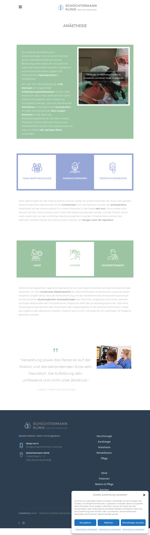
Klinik (104, 473)
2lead (34, 513)
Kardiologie (104, 441)
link (37, 164)
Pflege (104, 458)
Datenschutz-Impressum (87, 529)
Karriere (104, 489)
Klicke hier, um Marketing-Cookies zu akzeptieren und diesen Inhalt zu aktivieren (103, 76)
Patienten (104, 478)
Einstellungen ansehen (133, 522)
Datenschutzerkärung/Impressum (56, 513)
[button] (144, 495)
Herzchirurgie (104, 436)
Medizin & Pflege (104, 484)
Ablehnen (108, 522)
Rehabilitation (104, 452)
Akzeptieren (85, 522)
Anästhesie (104, 447)
